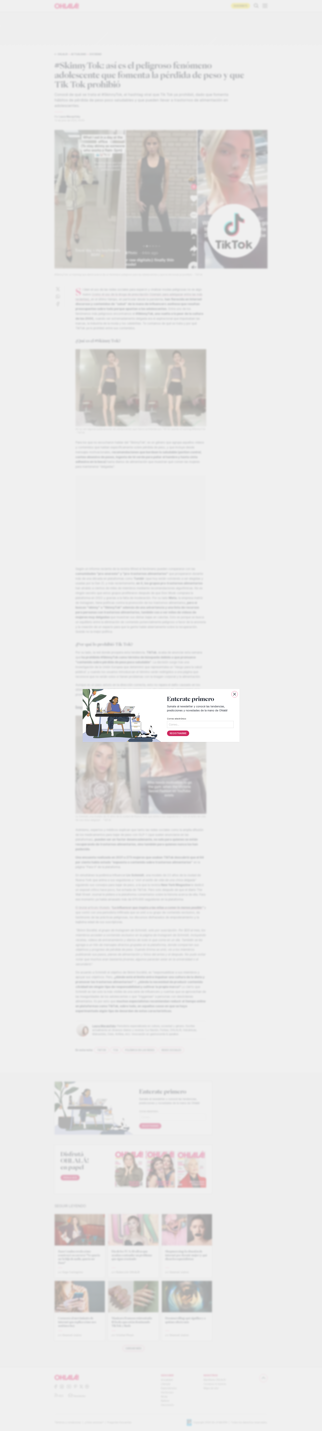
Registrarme (178, 733)
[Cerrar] (234, 694)
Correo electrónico (176, 718)
